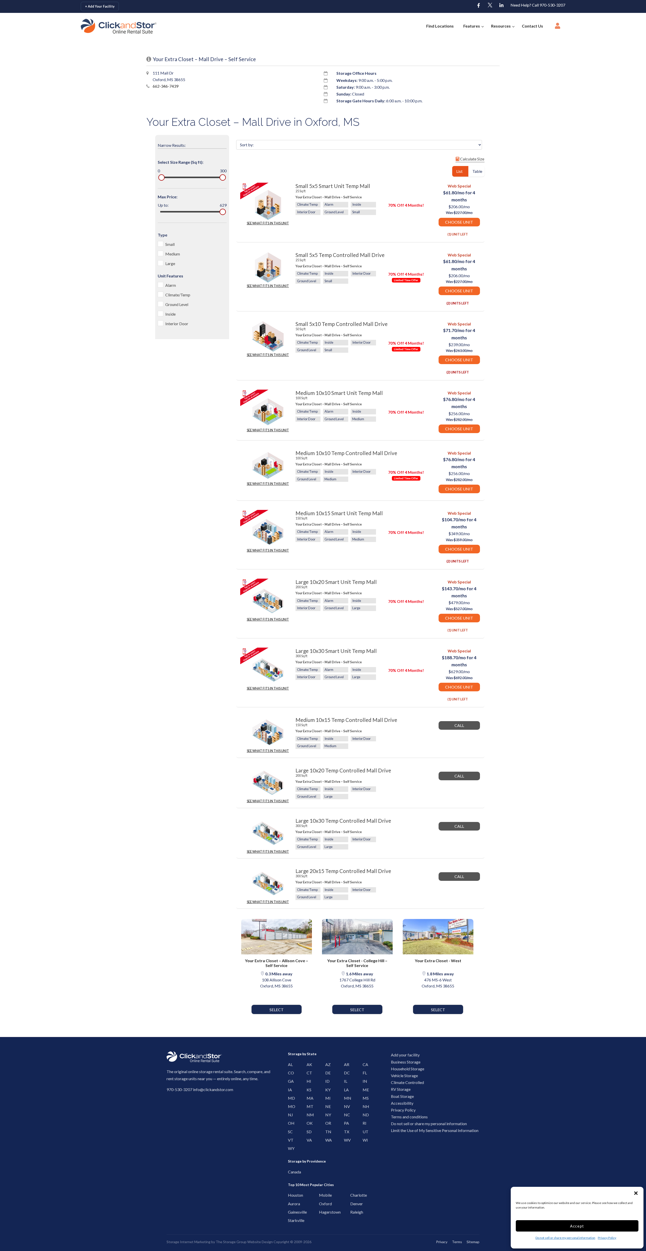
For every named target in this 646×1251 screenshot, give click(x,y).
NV (345, 1106)
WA (326, 1140)
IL (345, 1081)
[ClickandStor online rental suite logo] (113, 26)
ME (364, 1089)
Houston (290, 1195)
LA (345, 1089)
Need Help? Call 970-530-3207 (537, 5)
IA (289, 1089)
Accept (577, 1226)
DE (326, 1072)
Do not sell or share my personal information (565, 1238)
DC (345, 1072)
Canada (290, 1171)
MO (289, 1106)
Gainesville (290, 1212)
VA (308, 1140)
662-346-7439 (165, 86)
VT (289, 1140)
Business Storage (405, 1061)
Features (471, 25)
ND (364, 1114)
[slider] (161, 177)
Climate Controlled (407, 1082)
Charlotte (353, 1195)
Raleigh (353, 1212)
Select (277, 1009)
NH (364, 1106)
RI (364, 1123)
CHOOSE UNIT (459, 222)
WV (345, 1140)
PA (345, 1123)
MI (326, 1098)
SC (289, 1131)
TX (345, 1131)
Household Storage (407, 1068)
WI (364, 1140)
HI (308, 1081)
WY (289, 1148)
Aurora (290, 1203)
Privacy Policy (607, 1238)
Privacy (441, 1242)
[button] (635, 1193)
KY (326, 1089)
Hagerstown (321, 1212)
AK (308, 1064)
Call (459, 725)
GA (289, 1081)
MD (289, 1098)
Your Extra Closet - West (438, 960)
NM (308, 1114)
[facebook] (478, 5)
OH (289, 1123)
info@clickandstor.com (213, 1089)
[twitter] (490, 5)
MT (308, 1106)
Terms (457, 1242)
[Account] (557, 27)
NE (326, 1106)
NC (345, 1114)
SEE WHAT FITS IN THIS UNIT (268, 223)
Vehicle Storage (404, 1075)
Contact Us (532, 25)
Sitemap (473, 1242)
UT (364, 1131)
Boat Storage (402, 1096)
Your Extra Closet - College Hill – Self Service (357, 963)
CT (308, 1072)
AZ (326, 1064)
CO (289, 1072)
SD (308, 1131)
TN (326, 1131)
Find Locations (440, 25)
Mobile (321, 1195)
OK (308, 1123)
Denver (353, 1203)
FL (364, 1072)
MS (364, 1098)
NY (326, 1114)
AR (345, 1064)
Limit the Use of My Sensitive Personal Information (434, 1130)
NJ (289, 1114)
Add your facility (405, 1054)
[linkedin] (501, 5)
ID (326, 1081)
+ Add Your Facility (100, 6)
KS (308, 1089)
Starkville (290, 1220)
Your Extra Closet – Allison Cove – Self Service (276, 963)
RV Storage (401, 1089)
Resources (501, 25)
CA (364, 1064)
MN (345, 1098)
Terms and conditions (409, 1116)
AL (289, 1064)
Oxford (321, 1203)
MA (308, 1098)
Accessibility (402, 1103)
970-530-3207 (179, 1089)
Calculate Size (471, 158)
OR (326, 1123)
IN (364, 1081)
